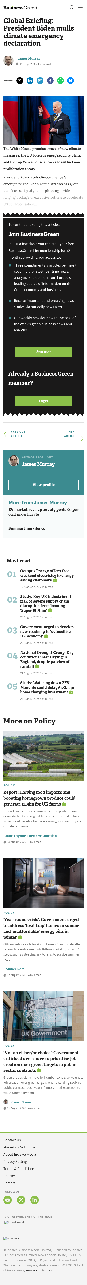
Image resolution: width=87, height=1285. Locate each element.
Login (43, 400)
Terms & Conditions (19, 1168)
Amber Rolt (14, 969)
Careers (9, 1183)
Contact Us (12, 1140)
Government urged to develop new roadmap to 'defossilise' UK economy (47, 631)
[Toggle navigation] (79, 7)
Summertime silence (26, 528)
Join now (43, 351)
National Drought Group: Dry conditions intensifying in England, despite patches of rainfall (47, 659)
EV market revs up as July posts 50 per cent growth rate (43, 512)
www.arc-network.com (41, 1270)
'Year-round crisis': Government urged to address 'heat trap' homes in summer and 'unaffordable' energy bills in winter (42, 928)
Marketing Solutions (19, 1147)
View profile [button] (44, 484)
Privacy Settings (16, 1161)
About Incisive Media (19, 1154)
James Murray (29, 58)
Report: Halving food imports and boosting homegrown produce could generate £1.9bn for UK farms (39, 798)
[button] (71, 7)
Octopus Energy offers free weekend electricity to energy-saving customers (47, 575)
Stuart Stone (21, 1102)
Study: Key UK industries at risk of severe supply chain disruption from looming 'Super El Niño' (45, 603)
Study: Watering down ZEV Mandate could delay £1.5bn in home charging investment (47, 687)
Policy (9, 785)
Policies (9, 1175)
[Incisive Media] (11, 1238)
